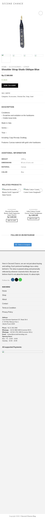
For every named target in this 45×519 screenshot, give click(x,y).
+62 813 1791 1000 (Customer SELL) (21, 332)
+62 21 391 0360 (12, 328)
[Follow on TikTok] (16, 280)
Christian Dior (21, 96)
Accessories (15, 67)
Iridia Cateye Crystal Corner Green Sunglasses (33, 212)
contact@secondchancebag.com (17, 334)
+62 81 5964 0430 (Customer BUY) (20, 330)
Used (31, 96)
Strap (26, 67)
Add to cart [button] (12, 220)
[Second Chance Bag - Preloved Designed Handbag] (12, 4)
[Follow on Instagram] (12, 280)
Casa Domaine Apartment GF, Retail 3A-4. (15, 319)
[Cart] (38, 3)
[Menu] (41, 3)
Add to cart (10, 85)
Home (4, 67)
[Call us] (20, 280)
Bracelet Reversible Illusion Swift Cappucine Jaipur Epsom (12, 213)
